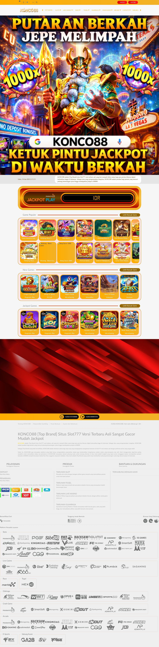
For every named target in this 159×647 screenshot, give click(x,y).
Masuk (122, 2)
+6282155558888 (71, 417)
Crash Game (106, 10)
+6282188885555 (92, 417)
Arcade (117, 10)
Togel (86, 10)
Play (50, 200)
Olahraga (95, 10)
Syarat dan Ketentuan (70, 424)
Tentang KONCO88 (24, 424)
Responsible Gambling (40, 424)
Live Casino (67, 10)
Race (77, 10)
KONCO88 (21, 443)
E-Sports (126, 10)
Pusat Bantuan (55, 424)
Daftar (133, 2)
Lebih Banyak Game (130, 215)
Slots (57, 10)
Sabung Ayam (137, 10)
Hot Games (48, 10)
